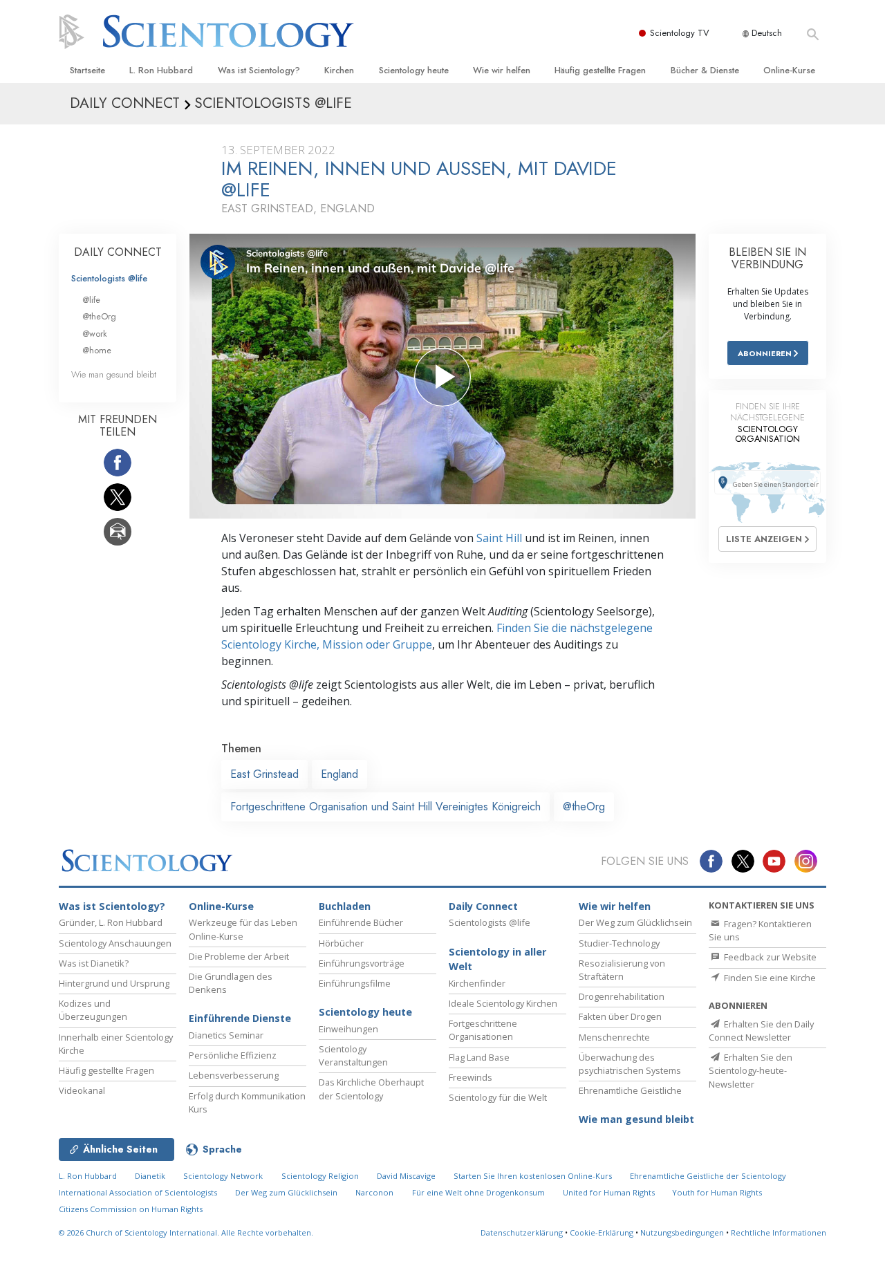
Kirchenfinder (477, 983)
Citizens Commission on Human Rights (131, 1209)
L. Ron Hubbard (161, 70)
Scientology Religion (320, 1176)
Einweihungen (348, 1029)
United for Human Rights (610, 1192)
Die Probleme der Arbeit (239, 956)
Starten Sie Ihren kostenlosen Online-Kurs (533, 1176)
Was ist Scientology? (259, 70)
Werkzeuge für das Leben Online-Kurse (243, 929)
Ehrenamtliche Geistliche (630, 1090)
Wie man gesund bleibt (113, 374)
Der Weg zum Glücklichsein (635, 922)
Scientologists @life (109, 278)
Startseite (87, 70)
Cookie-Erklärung (601, 1232)
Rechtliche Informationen (778, 1232)
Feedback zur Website (769, 957)
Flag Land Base (479, 1057)
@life (91, 299)
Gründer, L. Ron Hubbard (110, 922)
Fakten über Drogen (620, 1016)
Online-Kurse (789, 70)
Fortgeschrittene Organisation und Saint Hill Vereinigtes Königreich (385, 806)
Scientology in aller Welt (497, 959)
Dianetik (150, 1176)
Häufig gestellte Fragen (600, 70)
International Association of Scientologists (138, 1192)
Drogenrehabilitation (621, 996)
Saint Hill (499, 538)
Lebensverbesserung (234, 1075)
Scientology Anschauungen (115, 943)
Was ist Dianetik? (94, 963)
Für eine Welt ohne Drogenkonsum (478, 1192)
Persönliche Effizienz (233, 1055)
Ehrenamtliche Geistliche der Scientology (708, 1176)
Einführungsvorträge (361, 963)
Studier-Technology (619, 943)
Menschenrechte (614, 1037)
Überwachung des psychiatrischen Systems (630, 1064)
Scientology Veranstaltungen (353, 1055)
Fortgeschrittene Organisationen (483, 1030)
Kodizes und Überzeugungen (93, 1010)
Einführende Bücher (361, 922)
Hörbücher (341, 943)
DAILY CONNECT (118, 252)
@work (94, 333)
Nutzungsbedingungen (682, 1232)
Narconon (374, 1192)
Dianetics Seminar (226, 1035)
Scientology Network (223, 1176)
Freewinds (470, 1077)
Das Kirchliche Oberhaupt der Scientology (371, 1088)
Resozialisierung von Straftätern (622, 970)
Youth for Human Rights (717, 1192)
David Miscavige (406, 1176)
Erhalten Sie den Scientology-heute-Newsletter (750, 1070)
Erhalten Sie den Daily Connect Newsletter (761, 1030)
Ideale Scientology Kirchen (503, 1003)
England (339, 774)
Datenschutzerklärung (522, 1232)
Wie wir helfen (501, 70)
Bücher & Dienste (705, 70)
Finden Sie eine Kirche (769, 977)
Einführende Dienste (240, 1018)
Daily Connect (483, 906)
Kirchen (339, 70)
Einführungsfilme (355, 983)
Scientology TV (679, 32)
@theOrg (584, 806)
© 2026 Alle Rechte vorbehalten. (186, 1232)
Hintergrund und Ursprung (114, 983)
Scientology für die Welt (498, 1097)
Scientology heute (414, 70)
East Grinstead (264, 774)
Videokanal (82, 1090)
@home (96, 350)
